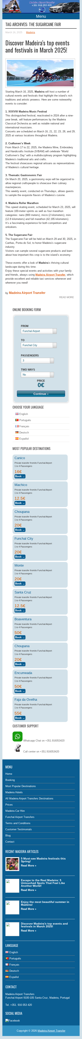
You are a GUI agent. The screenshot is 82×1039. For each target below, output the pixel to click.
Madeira (30, 32)
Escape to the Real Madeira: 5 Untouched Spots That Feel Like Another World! (43, 883)
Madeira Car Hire (15, 810)
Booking (10, 780)
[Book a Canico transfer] (20, 475)
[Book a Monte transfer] (20, 583)
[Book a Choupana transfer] (20, 529)
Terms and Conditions (17, 823)
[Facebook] (12, 1020)
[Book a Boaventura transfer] (20, 636)
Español (24, 438)
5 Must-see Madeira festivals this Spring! (43, 860)
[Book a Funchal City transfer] (20, 556)
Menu (41, 16)
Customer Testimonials (18, 829)
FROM (24, 326)
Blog (8, 835)
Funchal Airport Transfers (19, 817)
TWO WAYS (28, 369)
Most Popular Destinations (20, 786)
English (23, 414)
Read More (66, 297)
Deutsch (24, 432)
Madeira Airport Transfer (27, 293)
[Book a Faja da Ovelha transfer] (20, 717)
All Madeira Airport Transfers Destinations (29, 798)
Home (8, 773)
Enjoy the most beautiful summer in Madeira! (45, 903)
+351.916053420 (49, 751)
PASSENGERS (30, 355)
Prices (9, 804)
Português (25, 420)
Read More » (28, 865)
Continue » (41, 393)
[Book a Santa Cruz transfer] (20, 610)
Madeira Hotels (14, 792)
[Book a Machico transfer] (20, 502)
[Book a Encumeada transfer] (20, 690)
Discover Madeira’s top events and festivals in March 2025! (37, 46)
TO (22, 340)
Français (24, 426)
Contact (9, 841)
